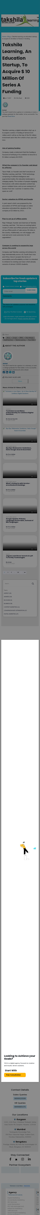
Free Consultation (13, 1075)
